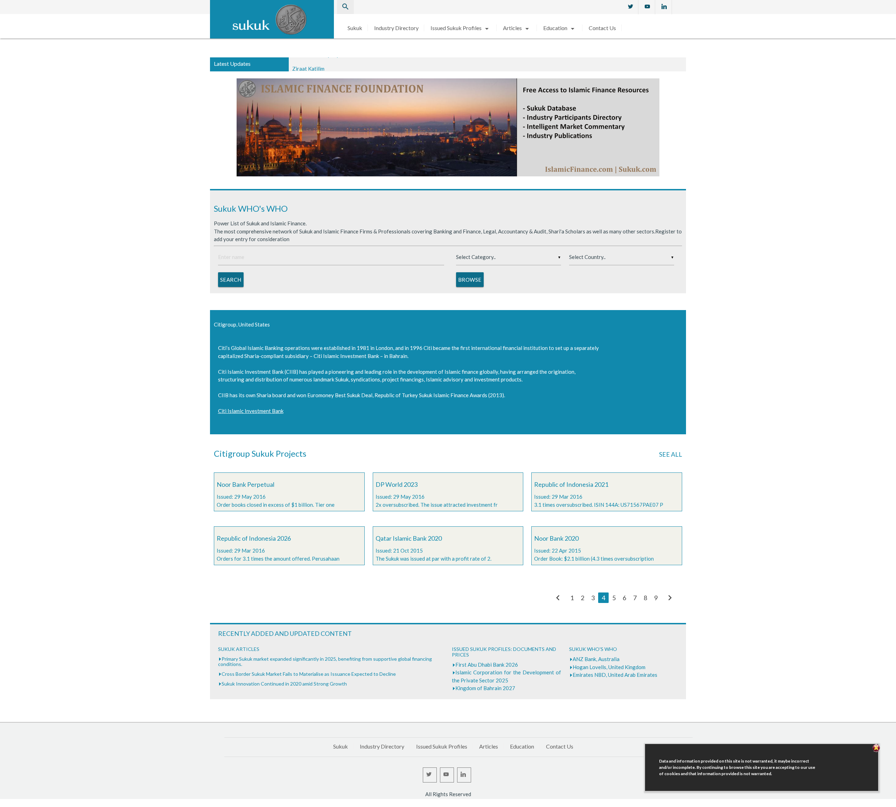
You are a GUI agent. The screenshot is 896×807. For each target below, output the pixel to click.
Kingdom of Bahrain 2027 (485, 688)
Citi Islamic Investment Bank (251, 411)
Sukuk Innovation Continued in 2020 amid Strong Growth (284, 684)
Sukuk (355, 27)
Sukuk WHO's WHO (251, 208)
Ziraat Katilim (308, 64)
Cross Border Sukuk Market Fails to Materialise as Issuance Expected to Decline (309, 674)
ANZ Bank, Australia (596, 659)
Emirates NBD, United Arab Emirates (615, 675)
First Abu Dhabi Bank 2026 (486, 664)
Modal (2, 803)
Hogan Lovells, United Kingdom (609, 667)
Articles (517, 27)
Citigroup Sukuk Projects (260, 453)
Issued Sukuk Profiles (460, 27)
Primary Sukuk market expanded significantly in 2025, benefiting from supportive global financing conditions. (325, 661)
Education (560, 27)
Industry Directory (396, 27)
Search (230, 279)
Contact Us (602, 27)
